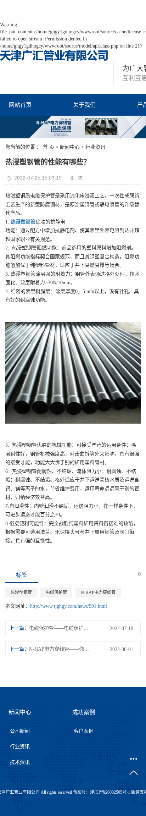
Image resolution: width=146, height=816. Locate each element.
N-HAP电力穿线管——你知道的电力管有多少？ (61, 649)
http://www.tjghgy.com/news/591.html (68, 606)
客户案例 (84, 731)
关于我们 (84, 105)
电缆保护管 (56, 592)
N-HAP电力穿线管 (98, 592)
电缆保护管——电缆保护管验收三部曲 (61, 628)
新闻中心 (70, 147)
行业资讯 (95, 147)
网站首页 (20, 105)
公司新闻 (20, 731)
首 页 (48, 147)
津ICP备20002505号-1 (110, 792)
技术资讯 (20, 762)
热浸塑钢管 (21, 592)
